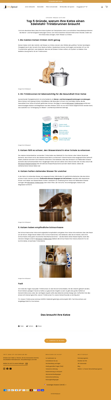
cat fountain (49, 17)
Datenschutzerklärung (52, 377)
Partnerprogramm (83, 358)
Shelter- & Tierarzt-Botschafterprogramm (90, 369)
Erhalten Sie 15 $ (82, 361)
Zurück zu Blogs (56, 340)
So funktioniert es (51, 358)
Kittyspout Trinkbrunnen (75, 103)
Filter (58, 103)
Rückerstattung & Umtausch (54, 371)
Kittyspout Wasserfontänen (27, 164)
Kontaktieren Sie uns (52, 361)
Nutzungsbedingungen (52, 379)
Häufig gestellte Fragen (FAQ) (54, 366)
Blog (79, 366)
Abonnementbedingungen (53, 374)
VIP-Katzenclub (82, 363)
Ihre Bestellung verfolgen (53, 363)
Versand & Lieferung (52, 369)
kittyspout (55, 17)
